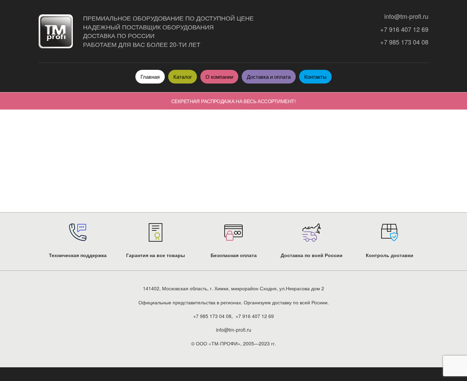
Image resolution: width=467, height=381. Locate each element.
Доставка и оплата (269, 76)
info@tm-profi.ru (404, 16)
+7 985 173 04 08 (402, 42)
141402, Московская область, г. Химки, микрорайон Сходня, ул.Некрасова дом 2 (233, 288)
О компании (219, 76)
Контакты (315, 76)
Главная (150, 76)
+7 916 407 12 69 (402, 29)
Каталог (182, 76)
